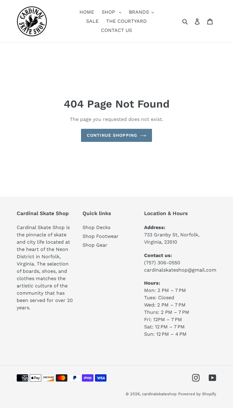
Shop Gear (95, 245)
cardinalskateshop (159, 394)
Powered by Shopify (197, 394)
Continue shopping (112, 135)
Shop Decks (96, 227)
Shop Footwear (101, 236)
